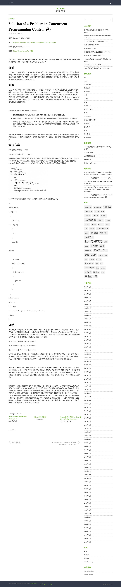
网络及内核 (87, 116)
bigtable (88, 207)
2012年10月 (88, 365)
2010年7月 (87, 446)
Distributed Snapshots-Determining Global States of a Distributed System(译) (97, 189)
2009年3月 (87, 499)
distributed (97, 207)
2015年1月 (87, 319)
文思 (85, 95)
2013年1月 (87, 354)
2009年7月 (87, 485)
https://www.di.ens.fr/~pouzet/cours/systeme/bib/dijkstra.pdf (34, 42)
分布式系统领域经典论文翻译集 (94, 30)
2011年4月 (87, 421)
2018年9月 (87, 311)
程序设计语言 (88, 109)
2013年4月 (87, 343)
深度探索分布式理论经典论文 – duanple (96, 172)
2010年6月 (87, 450)
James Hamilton (89, 571)
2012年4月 (87, 386)
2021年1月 (87, 294)
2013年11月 (88, 326)
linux (85, 81)
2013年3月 (87, 347)
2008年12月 (88, 510)
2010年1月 (87, 464)
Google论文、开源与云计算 (92, 64)
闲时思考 (87, 134)
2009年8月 (87, 482)
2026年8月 (87, 287)
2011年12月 (88, 393)
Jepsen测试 (87, 159)
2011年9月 (87, 404)
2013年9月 (87, 333)
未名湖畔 (94, 246)
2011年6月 (87, 414)
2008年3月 (87, 542)
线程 (86, 259)
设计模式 (87, 123)
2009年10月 (88, 474)
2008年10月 (88, 517)
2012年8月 (87, 372)
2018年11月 (88, 308)
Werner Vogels (88, 574)
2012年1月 (87, 389)
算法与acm (87, 113)
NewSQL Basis (88, 152)
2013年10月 (88, 329)
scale (107, 224)
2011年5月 (87, 418)
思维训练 (87, 88)
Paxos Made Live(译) (90, 55)
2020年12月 (88, 297)
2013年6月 (87, 336)
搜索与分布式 (93, 241)
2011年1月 (87, 428)
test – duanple (88, 178)
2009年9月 (87, 478)
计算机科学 (89, 268)
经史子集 (98, 259)
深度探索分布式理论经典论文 (93, 52)
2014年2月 (87, 322)
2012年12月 (88, 358)
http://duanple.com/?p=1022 (23, 51)
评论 (86, 558)
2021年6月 (87, 290)
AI (85, 77)
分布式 (86, 233)
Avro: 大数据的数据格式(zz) (92, 68)
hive (102, 211)
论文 (97, 268)
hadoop (88, 211)
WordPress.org (88, 562)
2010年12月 (88, 432)
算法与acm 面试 (103, 255)
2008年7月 (87, 528)
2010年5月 (87, 453)
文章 (86, 555)
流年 (85, 102)
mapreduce (90, 220)
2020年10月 (88, 301)
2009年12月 (88, 467)
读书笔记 (87, 127)
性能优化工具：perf (90, 163)
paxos (87, 224)
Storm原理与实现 (40, 417)
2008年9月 (87, 521)
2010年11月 (88, 436)
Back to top (107, 584)
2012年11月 (88, 361)
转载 (85, 130)
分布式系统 (12, 19)
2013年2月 (87, 350)
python (100, 224)
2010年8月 (87, 443)
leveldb (87, 216)
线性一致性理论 (89, 45)
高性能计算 (87, 137)
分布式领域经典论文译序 (92, 41)
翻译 (97, 263)
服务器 (87, 246)
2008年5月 (87, 535)
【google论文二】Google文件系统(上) (96, 59)
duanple (61, 9)
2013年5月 (87, 340)
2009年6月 (87, 489)
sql (86, 228)
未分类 (86, 98)
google (107, 207)
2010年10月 (88, 439)
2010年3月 (87, 460)
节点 (101, 263)
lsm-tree (103, 216)
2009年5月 (87, 492)
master (100, 220)
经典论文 (92, 259)
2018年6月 (87, 315)
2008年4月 (87, 538)
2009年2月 (87, 503)
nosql (108, 220)
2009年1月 (87, 506)
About (11, 2)
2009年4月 (87, 496)
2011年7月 (87, 411)
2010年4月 (87, 457)
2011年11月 (88, 397)
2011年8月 (87, 407)
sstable (92, 228)
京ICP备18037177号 (45, 584)
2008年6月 (87, 531)
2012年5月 (87, 382)
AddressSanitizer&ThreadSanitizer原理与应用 (98, 35)
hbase (97, 211)
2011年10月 (88, 400)
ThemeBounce (33, 583)
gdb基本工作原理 (89, 156)
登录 (85, 551)
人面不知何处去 (102, 228)
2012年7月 (87, 375)
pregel (94, 224)
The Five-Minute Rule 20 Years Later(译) (99, 174)
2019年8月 (87, 304)
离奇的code (87, 106)
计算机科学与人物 (89, 120)
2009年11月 (88, 471)
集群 (102, 272)
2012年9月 (87, 368)
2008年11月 (88, 514)
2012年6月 (87, 379)
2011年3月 (87, 425)
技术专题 (87, 91)
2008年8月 (87, 524)
